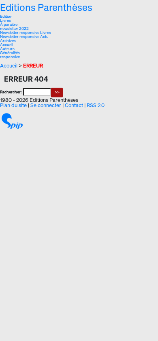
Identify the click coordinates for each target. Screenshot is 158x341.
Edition (6, 16)
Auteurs (7, 48)
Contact (74, 105)
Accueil (6, 44)
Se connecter (45, 105)
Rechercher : (11, 92)
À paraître (8, 24)
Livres (5, 20)
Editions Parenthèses (46, 7)
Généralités (10, 52)
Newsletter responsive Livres (25, 32)
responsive (10, 56)
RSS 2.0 (96, 105)
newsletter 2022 (14, 28)
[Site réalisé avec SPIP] (12, 121)
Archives (8, 40)
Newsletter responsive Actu (24, 36)
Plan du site (13, 105)
